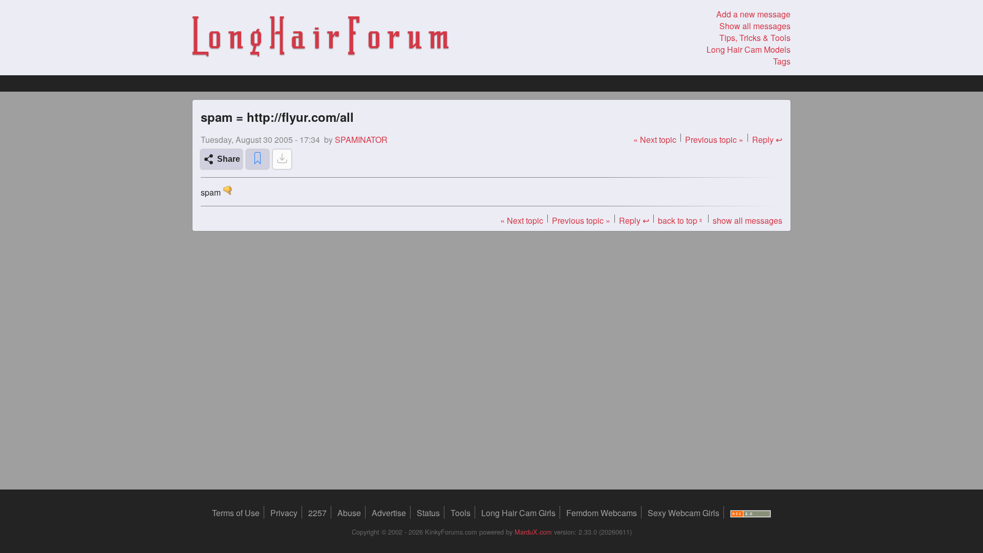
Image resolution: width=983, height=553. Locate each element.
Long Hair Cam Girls (518, 513)
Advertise (389, 513)
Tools (461, 513)
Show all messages (754, 26)
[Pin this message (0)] (257, 159)
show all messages (747, 220)
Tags (781, 61)
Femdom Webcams (601, 513)
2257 (317, 513)
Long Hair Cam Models (748, 49)
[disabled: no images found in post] (282, 159)
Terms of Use (236, 513)
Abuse (349, 513)
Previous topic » (714, 139)
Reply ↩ (767, 139)
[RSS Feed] (750, 513)
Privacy (283, 513)
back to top (681, 220)
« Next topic (654, 139)
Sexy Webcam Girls (683, 513)
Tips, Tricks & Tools (754, 38)
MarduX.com (533, 532)
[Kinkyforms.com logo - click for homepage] (320, 37)
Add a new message (753, 14)
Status (428, 513)
